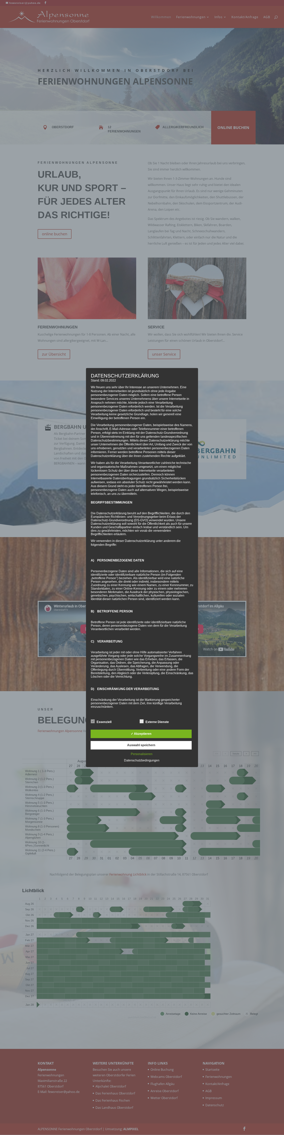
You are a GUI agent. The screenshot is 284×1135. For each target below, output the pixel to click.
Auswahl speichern (141, 745)
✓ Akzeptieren (141, 733)
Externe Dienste (157, 722)
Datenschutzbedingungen (141, 760)
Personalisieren (141, 754)
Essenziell (104, 722)
